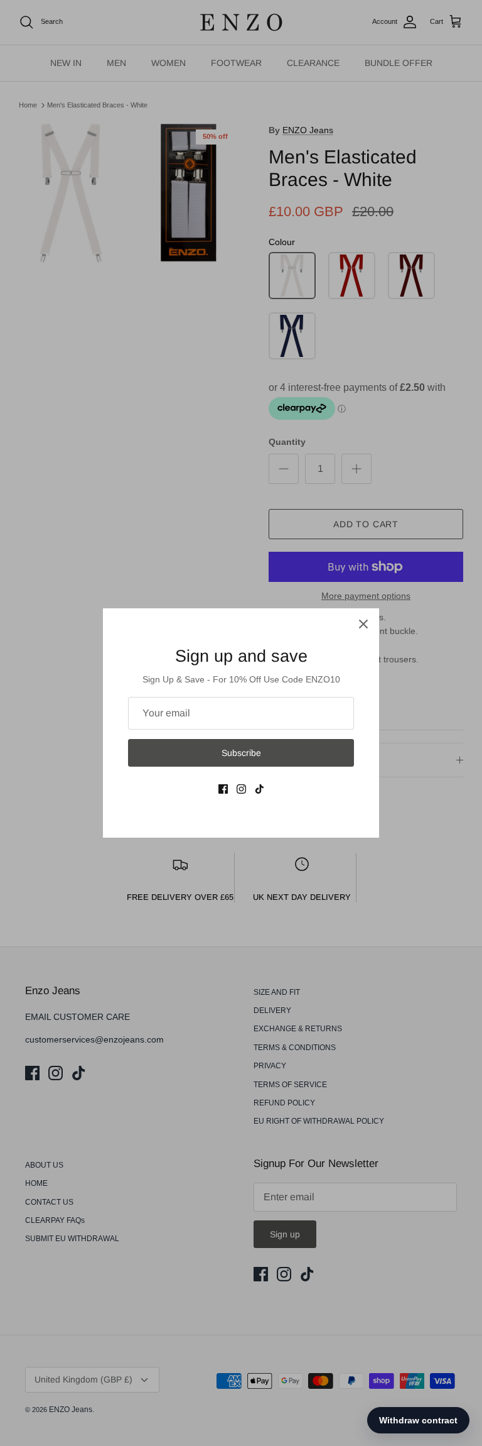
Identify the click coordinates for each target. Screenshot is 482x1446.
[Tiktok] (259, 789)
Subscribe (241, 753)
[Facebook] (223, 789)
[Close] (363, 624)
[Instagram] (241, 789)
